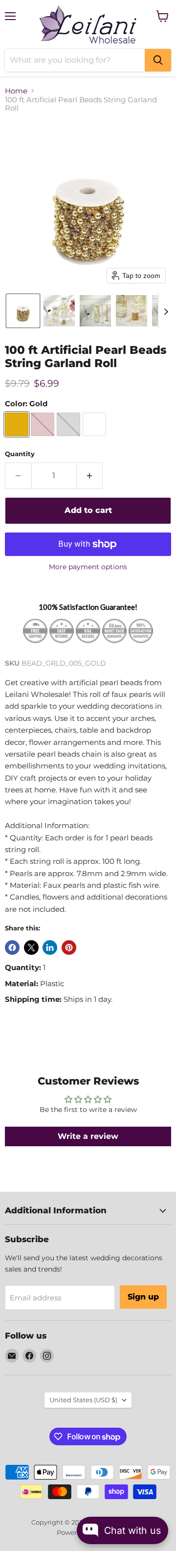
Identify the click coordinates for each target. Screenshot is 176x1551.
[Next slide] (166, 311)
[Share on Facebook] (12, 947)
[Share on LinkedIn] (50, 947)
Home (16, 91)
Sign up (143, 1296)
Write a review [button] (88, 1136)
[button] (23, 310)
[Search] (158, 60)
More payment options (88, 567)
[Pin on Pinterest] (69, 947)
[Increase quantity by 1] (90, 476)
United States (83, 1400)
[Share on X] (31, 947)
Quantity (20, 454)
